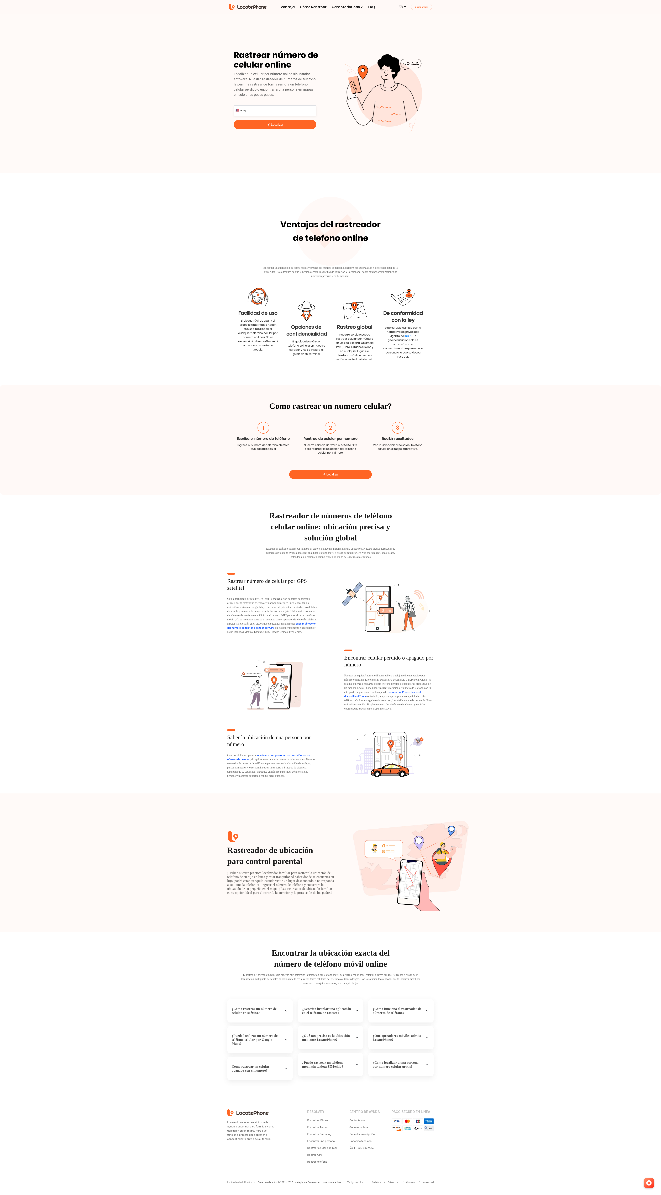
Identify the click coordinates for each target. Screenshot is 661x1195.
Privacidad (394, 1182)
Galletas (376, 1182)
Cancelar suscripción (362, 1134)
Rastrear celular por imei (322, 1148)
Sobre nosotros (358, 1127)
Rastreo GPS (315, 1154)
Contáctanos (357, 1120)
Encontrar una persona (321, 1141)
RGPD (408, 336)
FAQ (371, 6)
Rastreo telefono (317, 1161)
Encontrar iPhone (317, 1120)
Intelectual (428, 1182)
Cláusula (411, 1182)
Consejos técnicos (360, 1141)
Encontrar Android (318, 1127)
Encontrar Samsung (319, 1134)
